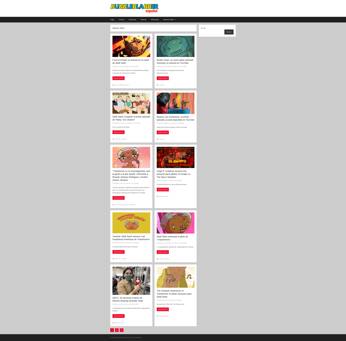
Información (155, 19)
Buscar (203, 28)
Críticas (121, 19)
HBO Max (118, 139)
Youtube (161, 85)
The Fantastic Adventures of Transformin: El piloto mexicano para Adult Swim (174, 294)
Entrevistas (118, 204)
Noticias (143, 19)
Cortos (117, 85)
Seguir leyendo (118, 78)
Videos (167, 316)
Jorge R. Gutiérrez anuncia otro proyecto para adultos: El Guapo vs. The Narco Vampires (174, 174)
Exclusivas (132, 19)
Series (127, 85)
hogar (112, 19)
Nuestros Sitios (168, 19)
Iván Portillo (134, 66)
